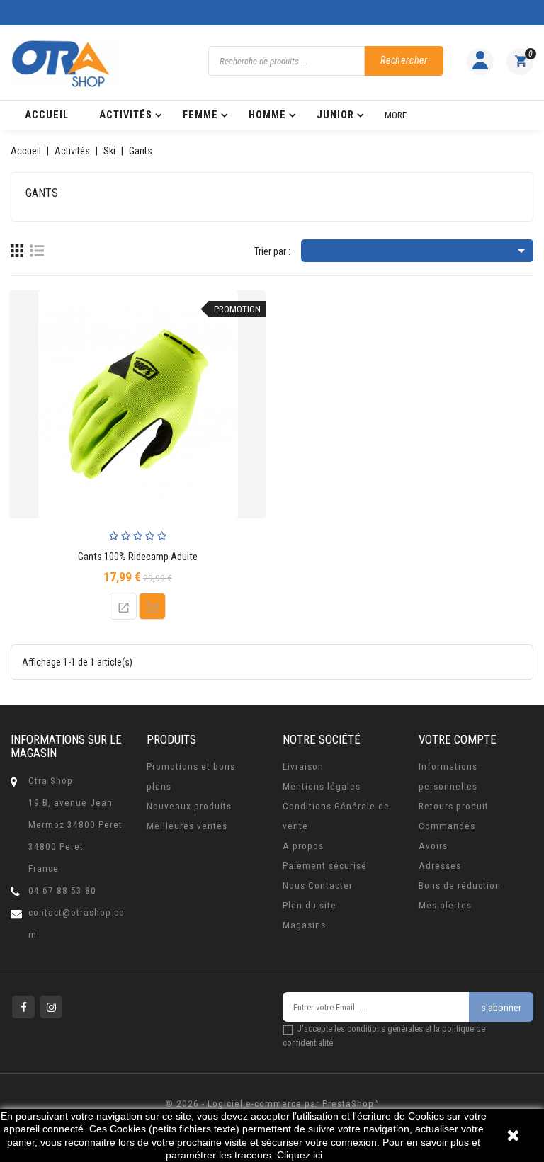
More (396, 115)
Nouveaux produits (189, 806)
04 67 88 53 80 (62, 890)
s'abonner (501, 1007)
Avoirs (433, 846)
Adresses (440, 865)
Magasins (304, 925)
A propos (303, 846)
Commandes (447, 826)
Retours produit (454, 806)
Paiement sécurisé (325, 865)
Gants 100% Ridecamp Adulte (138, 557)
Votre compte (458, 739)
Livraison (303, 766)
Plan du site (309, 905)
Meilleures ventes (187, 826)
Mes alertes (445, 905)
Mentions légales (322, 786)
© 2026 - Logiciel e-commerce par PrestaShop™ (272, 1103)
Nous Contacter (318, 885)
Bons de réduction (460, 885)
